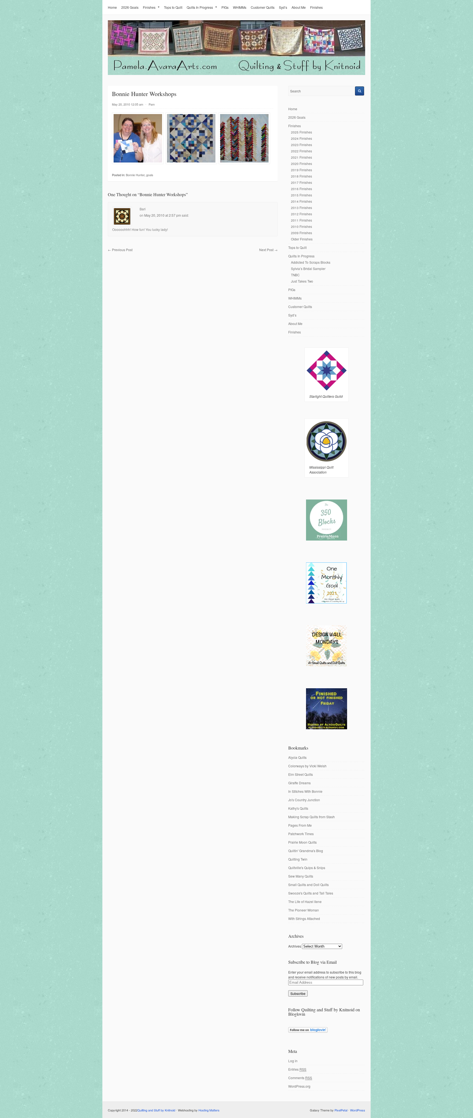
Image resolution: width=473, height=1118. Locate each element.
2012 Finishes (301, 213)
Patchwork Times (301, 833)
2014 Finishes (301, 201)
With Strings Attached (304, 918)
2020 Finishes (301, 163)
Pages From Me (300, 825)
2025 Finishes (301, 132)
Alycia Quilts (297, 757)
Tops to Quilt (173, 7)
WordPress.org (299, 1086)
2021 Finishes (301, 157)
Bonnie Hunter (135, 175)
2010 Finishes (301, 226)
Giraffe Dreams (299, 782)
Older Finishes (302, 239)
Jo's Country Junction (304, 799)
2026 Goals (130, 7)
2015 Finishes (301, 195)
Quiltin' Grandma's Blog (305, 850)
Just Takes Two (302, 281)
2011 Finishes (301, 220)
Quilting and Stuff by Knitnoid (156, 1110)
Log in (293, 1060)
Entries (297, 1069)
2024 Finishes (301, 138)
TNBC (295, 274)
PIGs (225, 7)
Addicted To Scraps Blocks (310, 262)
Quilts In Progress (200, 7)
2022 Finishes (301, 151)
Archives (294, 946)
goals (149, 175)
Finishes (149, 7)
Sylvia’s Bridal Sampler (308, 268)
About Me (299, 7)
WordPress (357, 1110)
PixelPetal (340, 1110)
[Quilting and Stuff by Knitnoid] (236, 73)
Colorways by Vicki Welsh (307, 765)
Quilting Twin (297, 859)
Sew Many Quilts (300, 876)
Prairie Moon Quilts (302, 842)
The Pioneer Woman (303, 910)
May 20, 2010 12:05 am (127, 104)
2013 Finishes (301, 207)
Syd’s (283, 7)
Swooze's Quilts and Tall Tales (310, 893)
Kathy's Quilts (298, 808)
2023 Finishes (301, 144)
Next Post (268, 249)
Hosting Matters (209, 1110)
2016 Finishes (301, 188)
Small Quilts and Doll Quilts (308, 884)
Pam (152, 104)
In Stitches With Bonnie (305, 791)
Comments (300, 1077)
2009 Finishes (301, 232)
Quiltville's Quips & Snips (306, 867)
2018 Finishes (301, 176)
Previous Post (120, 249)
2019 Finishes (301, 169)
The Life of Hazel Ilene (305, 901)
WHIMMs (239, 7)
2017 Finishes (301, 182)
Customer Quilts (263, 7)
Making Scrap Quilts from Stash (311, 816)
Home (112, 7)
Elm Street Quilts (300, 774)
